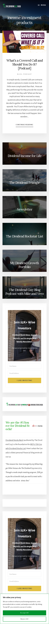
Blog (19, 74)
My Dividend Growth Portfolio (24, 265)
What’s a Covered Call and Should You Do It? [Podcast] (24, 64)
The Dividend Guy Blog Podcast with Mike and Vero (24, 292)
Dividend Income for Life (24, 156)
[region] (24, 609)
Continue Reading (24, 125)
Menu (43, 5)
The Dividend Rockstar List (24, 236)
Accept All (24, 613)
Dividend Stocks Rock (14, 440)
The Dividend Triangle (24, 182)
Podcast (27, 74)
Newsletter (24, 209)
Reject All (24, 619)
